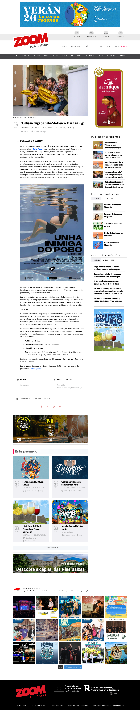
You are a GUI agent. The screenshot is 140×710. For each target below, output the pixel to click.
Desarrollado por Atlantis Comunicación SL (108, 705)
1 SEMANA (96, 199)
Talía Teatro (38, 149)
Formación (111, 55)
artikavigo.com (35, 368)
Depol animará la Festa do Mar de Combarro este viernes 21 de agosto (107, 267)
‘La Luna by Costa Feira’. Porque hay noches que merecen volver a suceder (108, 299)
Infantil (64, 55)
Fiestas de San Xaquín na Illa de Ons (113, 234)
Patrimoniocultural (91, 37)
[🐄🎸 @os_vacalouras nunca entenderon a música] (24, 630)
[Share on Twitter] (47, 406)
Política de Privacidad (38, 705)
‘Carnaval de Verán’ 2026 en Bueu (113, 224)
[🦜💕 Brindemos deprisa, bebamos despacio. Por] (24, 607)
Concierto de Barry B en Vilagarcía (112, 205)
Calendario (25, 399)
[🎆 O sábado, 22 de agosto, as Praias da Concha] (24, 653)
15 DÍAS (105, 199)
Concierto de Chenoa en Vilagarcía (113, 215)
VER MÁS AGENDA (50, 548)
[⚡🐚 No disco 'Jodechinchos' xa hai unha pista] (70, 607)
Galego (117, 46)
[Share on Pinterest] (53, 406)
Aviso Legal (21, 705)
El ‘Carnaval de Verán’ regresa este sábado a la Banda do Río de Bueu (106, 282)
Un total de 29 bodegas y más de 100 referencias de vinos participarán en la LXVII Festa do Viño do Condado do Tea (114, 184)
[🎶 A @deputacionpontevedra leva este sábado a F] (116, 630)
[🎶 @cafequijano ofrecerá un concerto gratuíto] (93, 653)
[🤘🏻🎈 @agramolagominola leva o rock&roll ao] (93, 630)
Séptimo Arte (90, 55)
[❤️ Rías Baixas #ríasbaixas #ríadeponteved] (47, 630)
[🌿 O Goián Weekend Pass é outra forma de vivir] (116, 607)
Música (46, 55)
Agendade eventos (77, 37)
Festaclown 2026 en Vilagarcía (111, 243)
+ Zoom (106, 36)
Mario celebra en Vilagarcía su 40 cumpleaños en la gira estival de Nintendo (113, 145)
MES (112, 199)
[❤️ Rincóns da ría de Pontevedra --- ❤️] (116, 653)
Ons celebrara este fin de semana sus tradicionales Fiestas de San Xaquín (114, 164)
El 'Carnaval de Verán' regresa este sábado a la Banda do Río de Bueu (113, 155)
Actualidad (26, 55)
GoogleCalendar (41, 399)
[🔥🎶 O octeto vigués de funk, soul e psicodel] (70, 630)
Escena (55, 55)
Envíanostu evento (120, 37)
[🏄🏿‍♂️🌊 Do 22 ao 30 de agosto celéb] (47, 653)
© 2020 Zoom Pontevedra (78, 705)
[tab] (96, 198)
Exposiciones (76, 55)
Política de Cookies (57, 705)
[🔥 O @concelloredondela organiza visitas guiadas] (93, 607)
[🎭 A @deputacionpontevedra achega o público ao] (47, 607)
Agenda (37, 55)
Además (122, 55)
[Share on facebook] (41, 406)
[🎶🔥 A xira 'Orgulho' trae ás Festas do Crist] (70, 653)
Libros (101, 55)
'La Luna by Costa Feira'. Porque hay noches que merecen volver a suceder (114, 174)
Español (124, 46)
